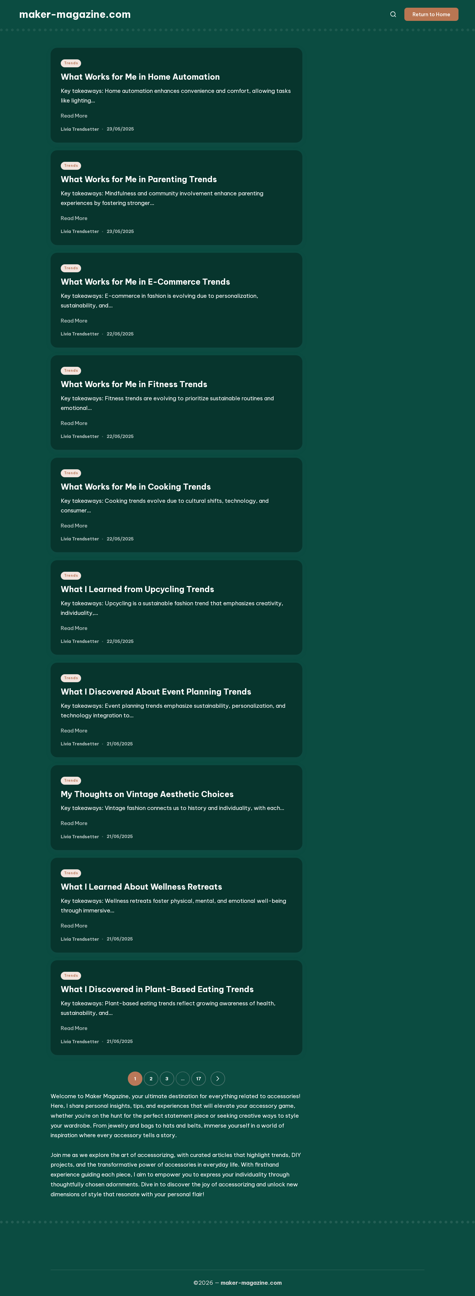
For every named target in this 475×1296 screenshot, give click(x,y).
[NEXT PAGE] (218, 1079)
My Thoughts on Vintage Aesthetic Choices (147, 794)
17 (198, 1078)
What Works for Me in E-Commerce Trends (145, 282)
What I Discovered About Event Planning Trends (156, 692)
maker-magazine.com (75, 14)
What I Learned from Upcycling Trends (137, 589)
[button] (431, 14)
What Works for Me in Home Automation (140, 77)
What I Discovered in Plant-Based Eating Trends (157, 989)
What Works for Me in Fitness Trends (134, 384)
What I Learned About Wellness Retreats (141, 887)
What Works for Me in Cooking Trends (136, 487)
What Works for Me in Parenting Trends (139, 179)
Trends (71, 63)
